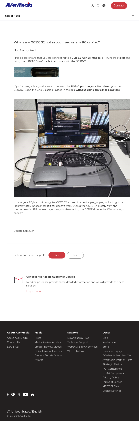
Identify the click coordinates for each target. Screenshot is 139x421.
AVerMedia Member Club (117, 355)
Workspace (109, 342)
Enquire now (33, 291)
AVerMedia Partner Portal (118, 359)
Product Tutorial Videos (48, 355)
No (75, 255)
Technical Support (77, 342)
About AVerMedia (17, 337)
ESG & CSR (13, 346)
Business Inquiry (112, 351)
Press (38, 337)
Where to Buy (75, 351)
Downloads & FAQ (78, 337)
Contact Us (13, 342)
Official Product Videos (48, 351)
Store (106, 346)
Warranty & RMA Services (82, 346)
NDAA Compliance (114, 373)
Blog (105, 337)
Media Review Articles (48, 342)
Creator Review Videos (48, 346)
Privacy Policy (111, 377)
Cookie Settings (112, 390)
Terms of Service (112, 382)
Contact (119, 5)
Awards (39, 359)
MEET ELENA (111, 386)
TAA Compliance (112, 368)
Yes (57, 255)
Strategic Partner (113, 364)
